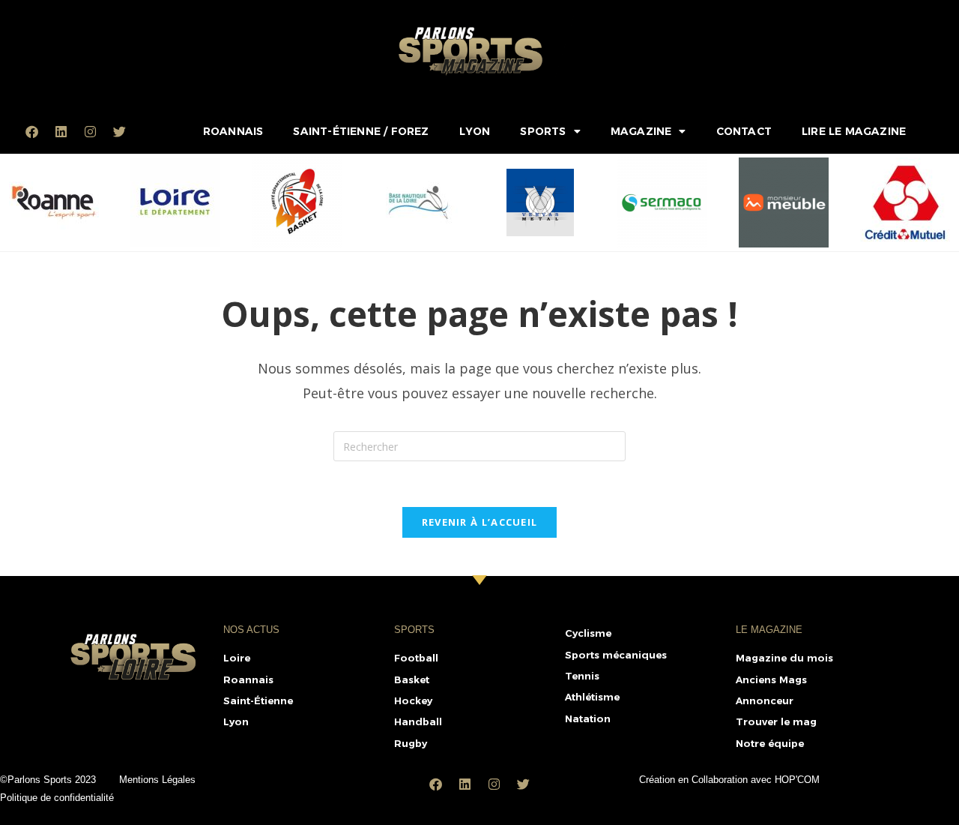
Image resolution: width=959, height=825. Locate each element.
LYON (475, 131)
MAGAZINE (641, 131)
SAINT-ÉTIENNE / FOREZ (361, 131)
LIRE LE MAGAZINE (854, 131)
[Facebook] (32, 131)
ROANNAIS (233, 131)
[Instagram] (90, 131)
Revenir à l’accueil (480, 522)
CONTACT (744, 131)
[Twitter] (120, 131)
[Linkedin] (61, 131)
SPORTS (543, 131)
